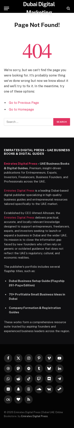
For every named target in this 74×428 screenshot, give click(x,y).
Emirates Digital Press (20, 163)
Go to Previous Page (24, 103)
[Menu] (6, 8)
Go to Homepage (21, 109)
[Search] (68, 8)
